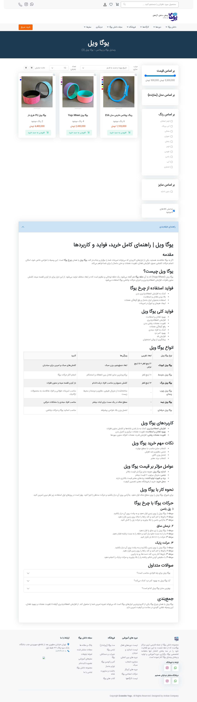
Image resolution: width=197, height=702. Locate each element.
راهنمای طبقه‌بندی (168, 227)
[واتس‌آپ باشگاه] (32, 4)
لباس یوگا (111, 650)
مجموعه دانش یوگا (84, 668)
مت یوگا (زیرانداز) (107, 645)
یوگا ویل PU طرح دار (37, 115)
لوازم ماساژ (110, 666)
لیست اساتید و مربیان (131, 651)
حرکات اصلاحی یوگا (130, 674)
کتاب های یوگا (109, 678)
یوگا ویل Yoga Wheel (78, 115)
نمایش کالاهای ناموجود (166, 210)
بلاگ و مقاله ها (86, 645)
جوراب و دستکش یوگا (107, 655)
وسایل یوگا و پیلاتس (106, 50)
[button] (117, 5)
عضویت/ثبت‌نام (85, 663)
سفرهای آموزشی (85, 659)
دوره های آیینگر (131, 669)
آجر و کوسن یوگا (108, 662)
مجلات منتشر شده (84, 650)
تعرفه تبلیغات (86, 654)
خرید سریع (25, 27)
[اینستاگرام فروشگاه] (167, 668)
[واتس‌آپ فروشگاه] (175, 668)
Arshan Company (171, 696)
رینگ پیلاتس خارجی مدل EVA (119, 115)
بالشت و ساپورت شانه (108, 672)
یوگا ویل (87, 50)
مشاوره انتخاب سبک (131, 663)
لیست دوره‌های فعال (129, 645)
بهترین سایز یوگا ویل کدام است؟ (156, 588)
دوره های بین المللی (129, 657)
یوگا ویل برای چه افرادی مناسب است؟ (153, 573)
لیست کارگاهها (132, 678)
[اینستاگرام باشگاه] (26, 4)
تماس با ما (87, 672)
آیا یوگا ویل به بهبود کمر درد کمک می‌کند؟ (152, 581)
